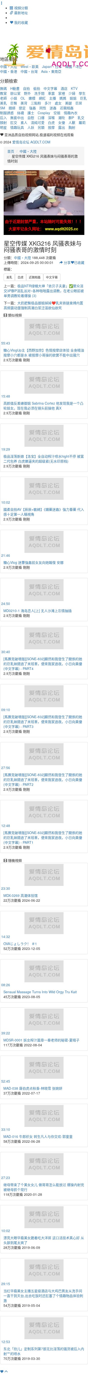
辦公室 (15, 93)
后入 (3, 117)
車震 (51, 93)
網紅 (42, 98)
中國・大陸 (28, 151)
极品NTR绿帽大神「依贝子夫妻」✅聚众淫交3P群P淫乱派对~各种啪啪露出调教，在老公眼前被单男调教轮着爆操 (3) (44, 290)
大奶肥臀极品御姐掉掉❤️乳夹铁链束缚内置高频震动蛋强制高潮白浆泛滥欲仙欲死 (43, 305)
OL (23, 98)
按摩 (51, 127)
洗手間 (39, 93)
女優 (61, 122)
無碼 (3, 88)
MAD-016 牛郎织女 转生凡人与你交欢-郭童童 (38, 1136)
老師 (3, 98)
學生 (82, 93)
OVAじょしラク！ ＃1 (20, 943)
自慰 (30, 117)
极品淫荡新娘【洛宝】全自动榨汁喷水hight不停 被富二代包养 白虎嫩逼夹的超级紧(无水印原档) (43, 459)
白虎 (51, 122)
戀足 (22, 107)
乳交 (80, 117)
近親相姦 (67, 107)
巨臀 (13, 103)
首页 (10, 151)
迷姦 (53, 107)
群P (71, 117)
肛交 (13, 122)
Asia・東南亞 (51, 71)
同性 (42, 107)
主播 (52, 98)
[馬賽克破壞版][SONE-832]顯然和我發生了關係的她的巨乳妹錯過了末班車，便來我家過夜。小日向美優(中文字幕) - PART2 (42, 779)
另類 (41, 127)
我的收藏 (20, 22)
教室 (3, 93)
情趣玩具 (17, 127)
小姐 (13, 98)
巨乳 (83, 98)
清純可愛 (37, 122)
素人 (24, 122)
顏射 (3, 122)
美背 (24, 103)
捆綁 (12, 107)
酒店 (64, 88)
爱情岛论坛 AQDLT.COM (31, 141)
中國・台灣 (29, 71)
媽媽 (62, 98)
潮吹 (61, 117)
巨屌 (78, 103)
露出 (61, 127)
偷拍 (36, 88)
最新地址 (20, 12)
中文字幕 (50, 88)
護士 (30, 112)
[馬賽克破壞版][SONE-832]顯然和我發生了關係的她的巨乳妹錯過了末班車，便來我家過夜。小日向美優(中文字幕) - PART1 (42, 837)
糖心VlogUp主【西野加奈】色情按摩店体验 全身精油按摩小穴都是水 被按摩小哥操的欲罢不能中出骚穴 (43, 352)
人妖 (30, 127)
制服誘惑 (7, 112)
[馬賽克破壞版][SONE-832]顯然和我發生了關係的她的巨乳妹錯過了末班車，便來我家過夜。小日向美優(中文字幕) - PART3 (42, 721)
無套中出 (17, 117)
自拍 (26, 88)
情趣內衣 (70, 112)
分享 (67, 262)
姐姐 (73, 98)
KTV (74, 88)
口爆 (41, 117)
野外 (27, 93)
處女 (58, 103)
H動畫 (15, 88)
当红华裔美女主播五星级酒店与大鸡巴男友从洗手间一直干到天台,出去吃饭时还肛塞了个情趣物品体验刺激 (43, 1295)
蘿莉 (82, 122)
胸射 (71, 127)
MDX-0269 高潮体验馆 (20, 895)
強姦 (32, 107)
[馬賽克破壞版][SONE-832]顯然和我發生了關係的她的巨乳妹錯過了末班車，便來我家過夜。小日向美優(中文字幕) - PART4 (42, 663)
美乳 (3, 103)
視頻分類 (20, 7)
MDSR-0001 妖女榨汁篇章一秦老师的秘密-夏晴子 (41, 1040)
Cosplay (44, 112)
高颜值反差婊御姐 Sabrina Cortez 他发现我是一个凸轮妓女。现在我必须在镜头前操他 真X (43, 405)
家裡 (61, 93)
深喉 (51, 117)
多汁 (47, 103)
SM (2, 107)
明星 (3, 127)
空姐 (57, 112)
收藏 (79, 262)
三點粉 (36, 103)
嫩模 (32, 98)
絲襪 (20, 112)
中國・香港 (8, 71)
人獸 (71, 122)
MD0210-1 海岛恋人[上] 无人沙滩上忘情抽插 (37, 610)
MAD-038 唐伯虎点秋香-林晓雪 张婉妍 (32, 1088)
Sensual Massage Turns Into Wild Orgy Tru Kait (40, 991)
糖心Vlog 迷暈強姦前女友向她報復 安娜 (33, 562)
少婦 (71, 93)
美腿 (68, 103)
